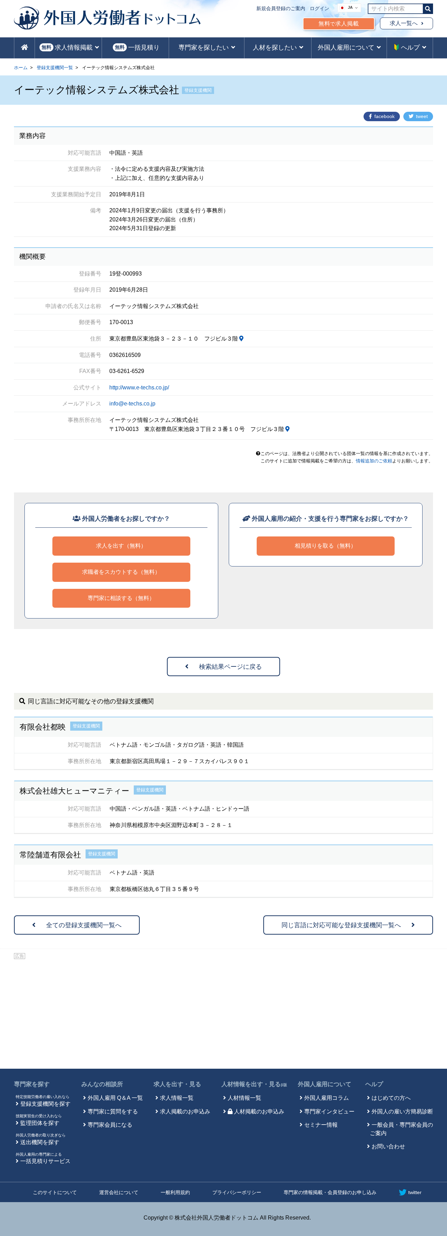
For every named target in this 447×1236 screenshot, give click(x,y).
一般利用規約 (175, 1192)
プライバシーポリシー (236, 1192)
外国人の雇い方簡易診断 (402, 1111)
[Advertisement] (223, 1013)
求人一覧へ (404, 23)
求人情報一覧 (176, 1098)
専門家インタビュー (329, 1111)
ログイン (319, 8)
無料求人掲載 (338, 24)
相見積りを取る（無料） (325, 546)
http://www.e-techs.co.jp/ (139, 387)
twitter (415, 1192)
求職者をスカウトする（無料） (121, 572)
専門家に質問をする (113, 1111)
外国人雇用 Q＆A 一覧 (115, 1098)
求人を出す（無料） (121, 546)
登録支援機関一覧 (55, 67)
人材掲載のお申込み (259, 1111)
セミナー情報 (321, 1125)
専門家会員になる (110, 1125)
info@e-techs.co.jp (132, 404)
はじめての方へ (391, 1098)
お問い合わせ (388, 1146)
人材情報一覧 (244, 1098)
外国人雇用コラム (326, 1098)
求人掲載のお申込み (185, 1111)
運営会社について (118, 1192)
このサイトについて (55, 1192)
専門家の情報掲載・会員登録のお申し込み (330, 1192)
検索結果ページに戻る (230, 666)
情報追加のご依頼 (374, 460)
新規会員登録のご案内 (280, 8)
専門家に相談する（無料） (121, 598)
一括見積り (137, 47)
